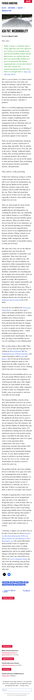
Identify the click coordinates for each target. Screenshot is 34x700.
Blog (4, 8)
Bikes (13, 582)
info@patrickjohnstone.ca (8, 665)
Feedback (26, 591)
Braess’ (4, 359)
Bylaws (19, 582)
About (20, 8)
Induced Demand (15, 351)
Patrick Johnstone (9, 3)
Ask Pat (5, 582)
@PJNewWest (5, 676)
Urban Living (20, 585)
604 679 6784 (5, 654)
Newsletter (6, 11)
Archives (11, 8)
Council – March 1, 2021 (8, 591)
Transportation (8, 585)
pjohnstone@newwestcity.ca (9, 652)
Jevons (22, 356)
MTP (26, 582)
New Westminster (20, 695)
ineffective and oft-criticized (12, 300)
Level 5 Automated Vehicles (18, 559)
